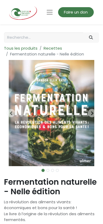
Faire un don (76, 12)
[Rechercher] (91, 37)
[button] (11, 113)
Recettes (53, 48)
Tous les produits (21, 48)
